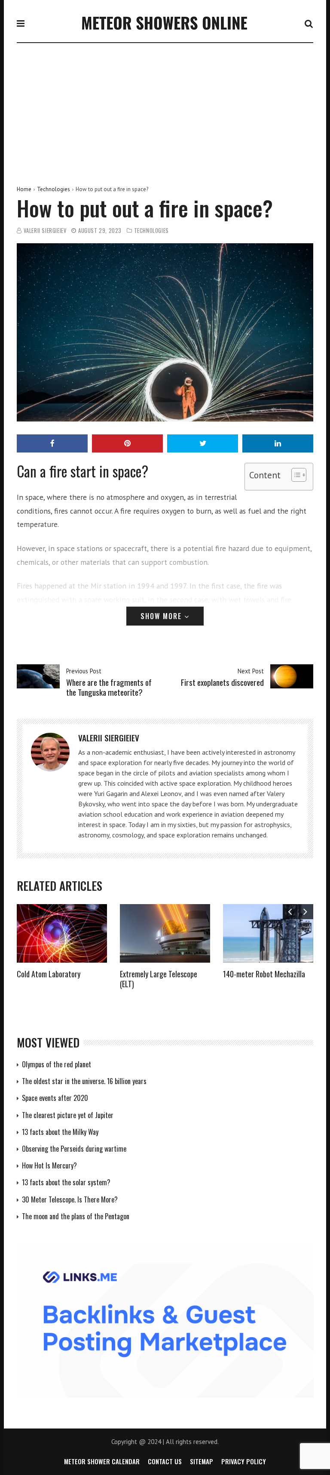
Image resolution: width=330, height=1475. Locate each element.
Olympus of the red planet (56, 1064)
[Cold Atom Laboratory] (62, 933)
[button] (294, 477)
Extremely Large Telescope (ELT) (158, 978)
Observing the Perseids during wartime (74, 1148)
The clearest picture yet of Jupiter (67, 1115)
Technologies (53, 189)
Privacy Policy (243, 1461)
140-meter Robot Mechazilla (264, 973)
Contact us (165, 1461)
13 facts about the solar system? (66, 1182)
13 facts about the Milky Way (60, 1132)
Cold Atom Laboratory (48, 973)
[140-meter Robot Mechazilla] (268, 933)
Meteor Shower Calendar (102, 1461)
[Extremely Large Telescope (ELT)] (165, 933)
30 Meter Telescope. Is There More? (70, 1199)
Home (24, 189)
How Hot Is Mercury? (49, 1165)
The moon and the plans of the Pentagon (75, 1216)
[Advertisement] (165, 107)
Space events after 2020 (55, 1098)
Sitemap (201, 1461)
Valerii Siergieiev (45, 230)
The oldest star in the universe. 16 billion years (84, 1081)
